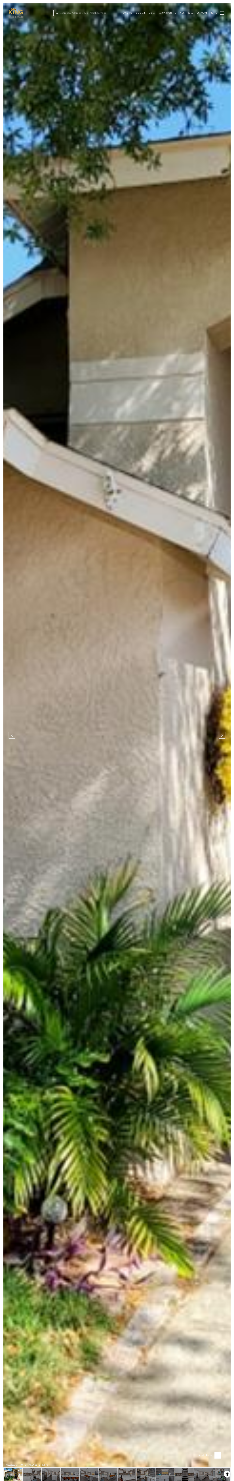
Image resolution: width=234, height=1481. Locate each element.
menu (213, 12)
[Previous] (12, 735)
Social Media (145, 12)
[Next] (222, 735)
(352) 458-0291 (197, 12)
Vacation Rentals (172, 12)
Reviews (127, 12)
